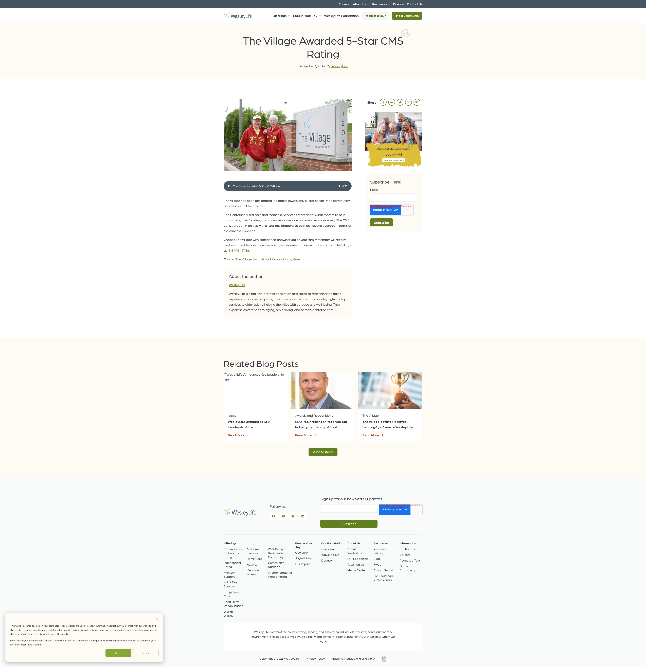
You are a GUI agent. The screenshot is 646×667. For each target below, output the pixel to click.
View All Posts (323, 452)
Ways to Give (330, 554)
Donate (326, 560)
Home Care (254, 558)
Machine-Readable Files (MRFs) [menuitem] (353, 658)
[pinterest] (408, 102)
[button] (228, 186)
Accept (118, 653)
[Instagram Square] (293, 516)
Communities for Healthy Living (233, 553)
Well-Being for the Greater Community (278, 553)
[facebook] (383, 102)
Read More (236, 435)
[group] (288, 186)
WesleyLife (339, 66)
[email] (417, 102)
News (296, 259)
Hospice (252, 564)
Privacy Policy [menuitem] (315, 658)
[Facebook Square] (274, 516)
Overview (301, 552)
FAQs (377, 564)
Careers (405, 554)
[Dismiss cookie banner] (157, 619)
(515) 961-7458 (238, 250)
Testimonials (355, 564)
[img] (339, 186)
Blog (376, 558)
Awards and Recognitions (272, 259)
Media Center (356, 570)
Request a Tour (375, 15)
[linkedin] (391, 102)
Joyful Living (304, 558)
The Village (243, 259)
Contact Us (407, 549)
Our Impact (303, 564)
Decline (146, 653)
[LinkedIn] (303, 516)
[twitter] (400, 102)
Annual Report (383, 570)
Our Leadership (358, 558)
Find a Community (407, 15)
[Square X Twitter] (283, 516)
